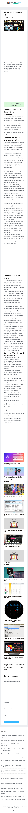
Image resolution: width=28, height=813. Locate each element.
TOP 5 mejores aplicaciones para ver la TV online (13, 799)
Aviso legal (16, 810)
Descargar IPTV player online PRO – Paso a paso (13, 757)
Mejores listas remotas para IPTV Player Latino (12, 796)
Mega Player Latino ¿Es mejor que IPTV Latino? (12, 788)
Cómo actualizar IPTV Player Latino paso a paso (12, 740)
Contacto (11, 810)
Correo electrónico (9, 709)
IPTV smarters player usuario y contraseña (12, 464)
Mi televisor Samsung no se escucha (12, 480)
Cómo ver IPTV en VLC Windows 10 (14, 638)
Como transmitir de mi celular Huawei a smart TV (12, 621)
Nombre (6, 702)
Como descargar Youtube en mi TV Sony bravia (14, 657)
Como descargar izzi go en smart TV (13, 579)
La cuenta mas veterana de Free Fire (13, 496)
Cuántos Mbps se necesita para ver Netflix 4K (14, 596)
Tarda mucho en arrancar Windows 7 (14, 515)
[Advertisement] (14, 47)
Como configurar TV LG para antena (12, 547)
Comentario (7, 684)
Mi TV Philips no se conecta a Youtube (12, 563)
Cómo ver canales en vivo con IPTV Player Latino (13, 753)
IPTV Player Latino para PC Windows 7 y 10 (11, 775)
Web (5, 715)
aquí (16, 105)
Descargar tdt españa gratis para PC (13, 531)
